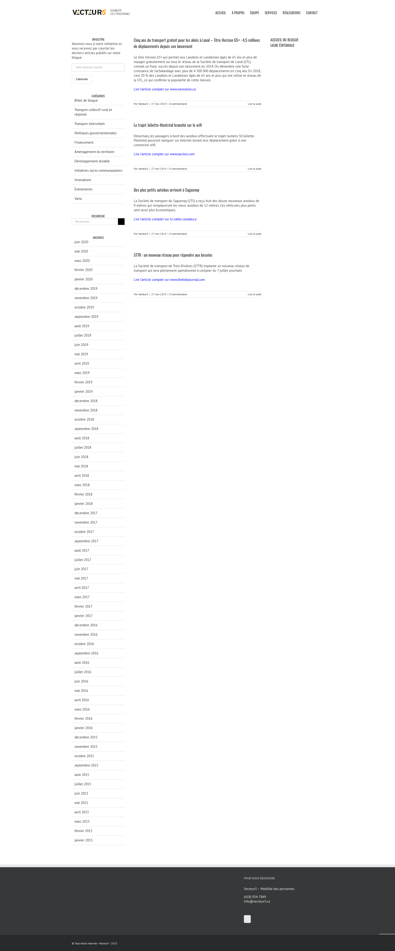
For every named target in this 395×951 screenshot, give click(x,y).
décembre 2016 (86, 625)
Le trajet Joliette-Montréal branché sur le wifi (168, 125)
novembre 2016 (86, 634)
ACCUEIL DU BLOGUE (284, 39)
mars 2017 (82, 597)
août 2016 (82, 662)
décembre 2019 (86, 288)
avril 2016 (82, 700)
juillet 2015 (83, 784)
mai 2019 (81, 354)
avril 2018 (82, 475)
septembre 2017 (86, 541)
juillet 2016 (83, 672)
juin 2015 (81, 793)
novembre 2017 (86, 522)
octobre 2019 (84, 307)
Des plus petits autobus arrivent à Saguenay (166, 190)
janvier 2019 (84, 391)
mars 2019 (82, 373)
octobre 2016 (84, 644)
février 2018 (83, 494)
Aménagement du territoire (94, 152)
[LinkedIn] (247, 919)
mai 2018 (81, 466)
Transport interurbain (90, 123)
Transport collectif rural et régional (93, 112)
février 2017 (83, 606)
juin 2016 (81, 681)
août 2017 (82, 550)
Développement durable (92, 161)
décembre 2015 (86, 737)
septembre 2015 (86, 765)
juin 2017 (81, 569)
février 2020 (83, 270)
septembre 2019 (86, 316)
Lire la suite (254, 103)
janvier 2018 (84, 503)
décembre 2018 (86, 401)
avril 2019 (82, 363)
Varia (78, 198)
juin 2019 (81, 344)
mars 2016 (82, 709)
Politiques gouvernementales (96, 133)
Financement (84, 142)
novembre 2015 (86, 746)
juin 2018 (81, 457)
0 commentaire (178, 103)
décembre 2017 (86, 513)
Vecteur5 (143, 103)
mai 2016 (81, 690)
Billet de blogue (86, 100)
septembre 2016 (86, 653)
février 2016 (83, 718)
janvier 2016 (84, 728)
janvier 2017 (84, 616)
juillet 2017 (83, 560)
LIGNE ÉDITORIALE (282, 45)
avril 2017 (82, 587)
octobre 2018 (84, 419)
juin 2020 (81, 242)
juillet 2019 (83, 335)
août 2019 (82, 326)
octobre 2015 (84, 756)
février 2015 (83, 831)
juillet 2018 (83, 447)
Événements (83, 189)
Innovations (83, 180)
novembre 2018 (86, 410)
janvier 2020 (84, 279)
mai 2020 (81, 251)
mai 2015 (81, 803)
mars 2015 (82, 821)
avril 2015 (82, 812)
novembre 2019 (86, 298)
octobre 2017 (84, 532)
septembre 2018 (86, 429)
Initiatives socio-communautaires (98, 170)
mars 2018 (82, 485)
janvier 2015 (84, 840)
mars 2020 (82, 260)
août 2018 (82, 438)
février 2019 (83, 382)
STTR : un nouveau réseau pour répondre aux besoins (173, 255)
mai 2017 (81, 578)
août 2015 (82, 774)
